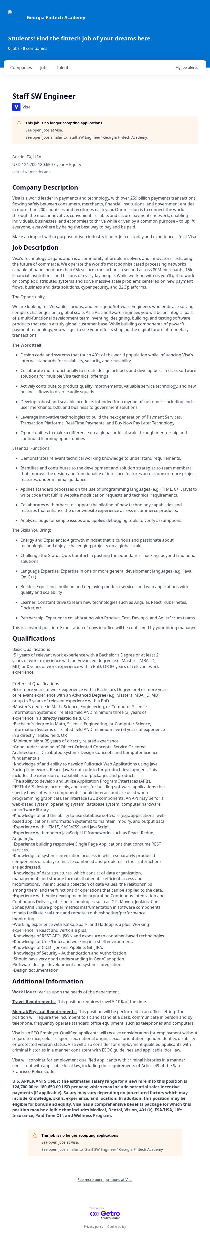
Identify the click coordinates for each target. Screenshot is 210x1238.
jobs (44, 67)
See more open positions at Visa (105, 1179)
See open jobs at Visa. (44, 130)
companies (21, 67)
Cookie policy (116, 1226)
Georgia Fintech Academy (56, 17)
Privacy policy (93, 1226)
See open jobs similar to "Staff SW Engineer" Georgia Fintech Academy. (87, 137)
